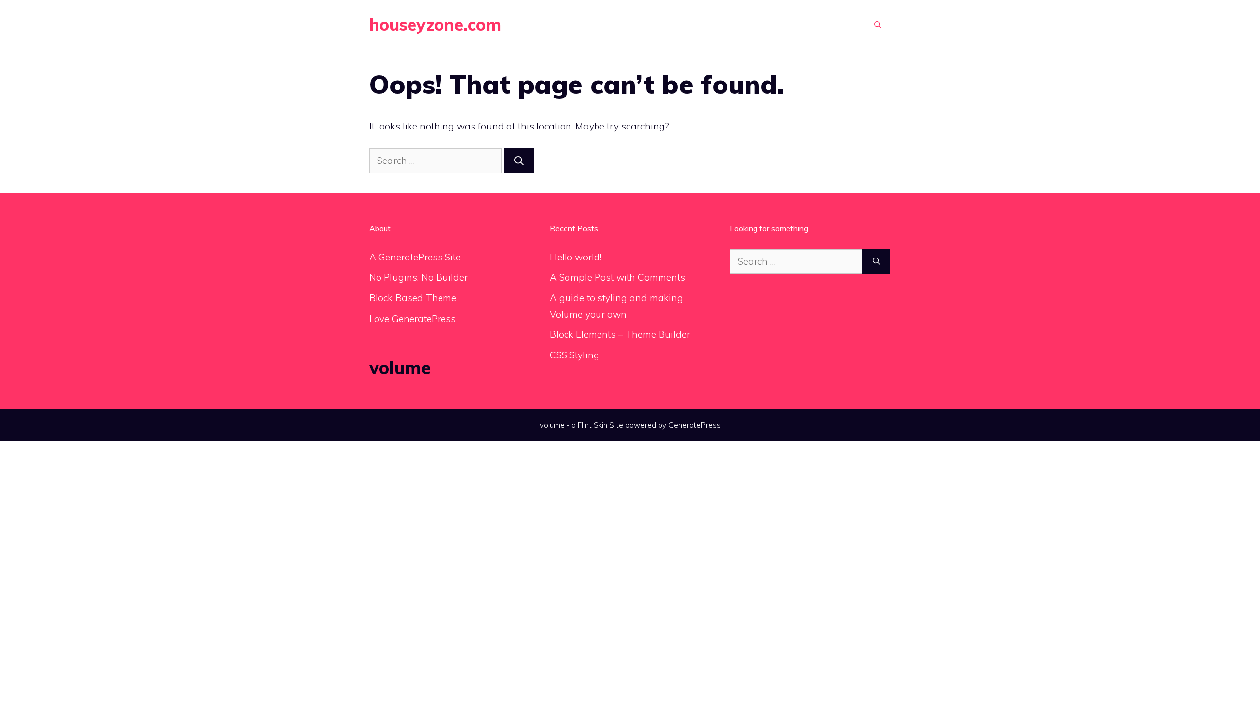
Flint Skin (592, 425)
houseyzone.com (435, 24)
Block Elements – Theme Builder (620, 334)
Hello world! (575, 257)
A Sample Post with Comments (617, 277)
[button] (877, 24)
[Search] (519, 160)
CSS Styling (574, 355)
